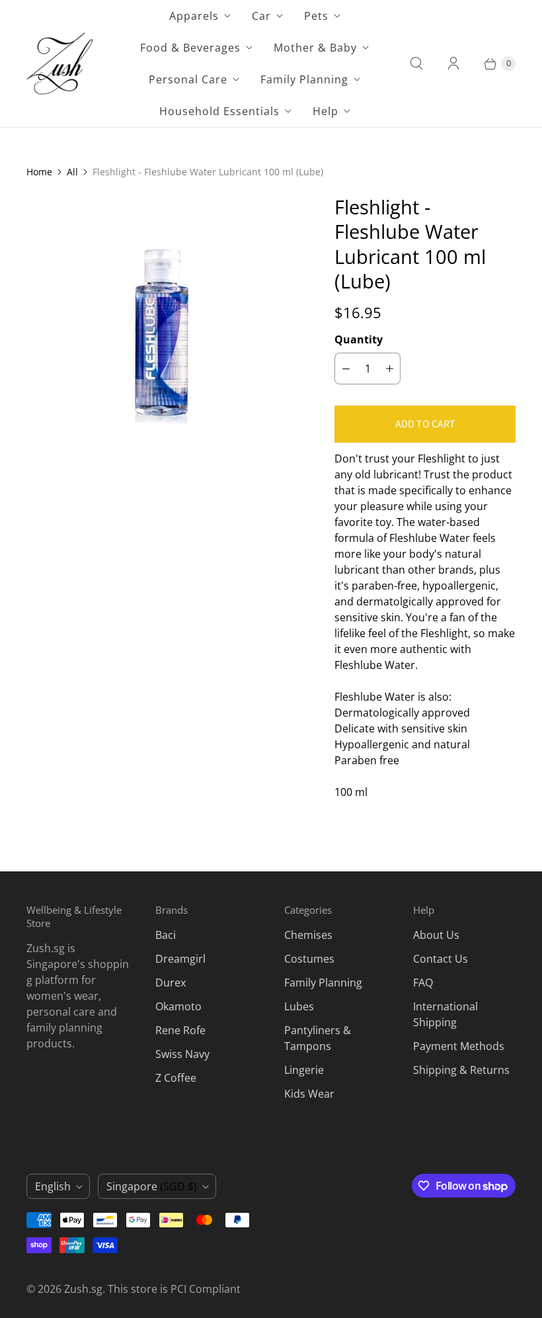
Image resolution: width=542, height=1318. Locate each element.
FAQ (423, 982)
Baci (165, 935)
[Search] (416, 63)
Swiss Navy (182, 1054)
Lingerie (304, 1070)
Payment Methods (458, 1046)
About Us (436, 935)
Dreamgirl (180, 958)
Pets (316, 16)
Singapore (151, 1186)
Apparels (194, 16)
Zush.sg (83, 1289)
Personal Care (188, 79)
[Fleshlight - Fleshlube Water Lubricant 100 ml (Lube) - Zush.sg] (161, 330)
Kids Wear (309, 1093)
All (72, 171)
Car (261, 16)
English (53, 1186)
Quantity (358, 339)
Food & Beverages (190, 47)
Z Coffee (175, 1078)
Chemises (308, 935)
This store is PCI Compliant (174, 1289)
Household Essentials (219, 111)
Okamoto (178, 1006)
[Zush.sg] (59, 63)
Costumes (309, 958)
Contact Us (440, 958)
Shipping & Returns (461, 1070)
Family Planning (304, 79)
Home (39, 171)
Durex (170, 982)
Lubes (299, 1006)
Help (325, 111)
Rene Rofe (180, 1030)
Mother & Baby (315, 47)
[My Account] (453, 63)
